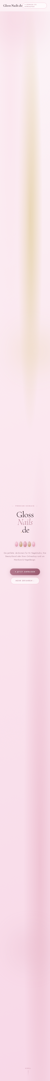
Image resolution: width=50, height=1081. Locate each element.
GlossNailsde (13, 6)
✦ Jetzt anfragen (25, 572)
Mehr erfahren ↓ (25, 581)
